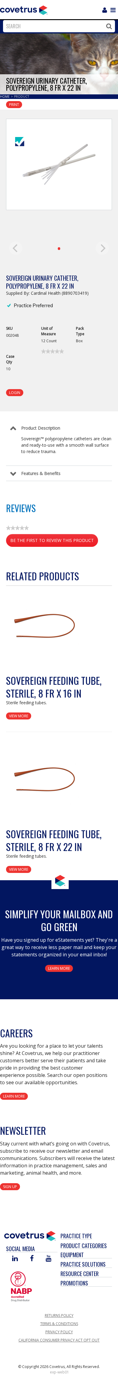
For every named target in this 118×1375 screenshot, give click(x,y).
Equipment (72, 1255)
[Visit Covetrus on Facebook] (32, 1258)
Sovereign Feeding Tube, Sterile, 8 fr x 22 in (54, 840)
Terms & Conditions (59, 1323)
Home (5, 96)
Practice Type (76, 1236)
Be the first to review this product (54, 542)
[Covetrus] (24, 9)
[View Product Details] (44, 629)
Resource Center (80, 1274)
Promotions (74, 1283)
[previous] (15, 248)
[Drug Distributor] (21, 1286)
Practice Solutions (83, 1264)
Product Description (40, 428)
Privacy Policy (59, 1332)
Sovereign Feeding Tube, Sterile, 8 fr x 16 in (54, 686)
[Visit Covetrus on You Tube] (48, 1258)
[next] (102, 248)
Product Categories (84, 1246)
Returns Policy (59, 1315)
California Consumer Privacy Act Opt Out (59, 1340)
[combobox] (57, 26)
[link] (52, 351)
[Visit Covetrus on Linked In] (15, 1258)
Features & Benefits (41, 473)
